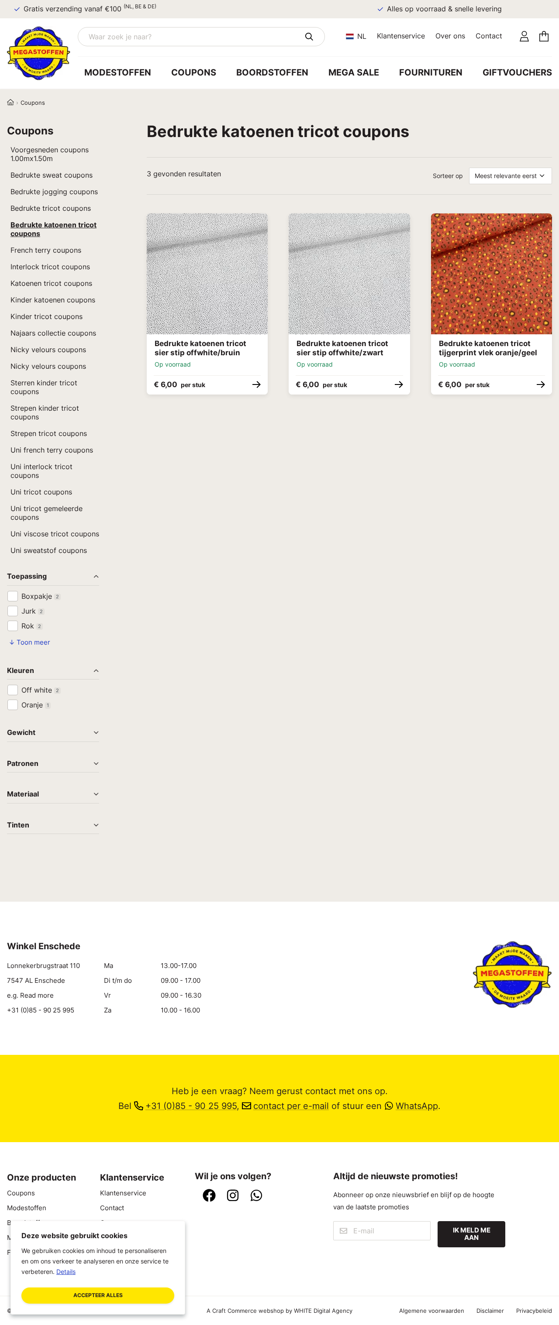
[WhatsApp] (256, 1196)
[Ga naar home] (42, 53)
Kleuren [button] (20, 671)
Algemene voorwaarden (431, 1310)
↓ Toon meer (29, 642)
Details (66, 1271)
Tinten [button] (18, 825)
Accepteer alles (98, 1295)
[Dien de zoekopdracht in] (309, 37)
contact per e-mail (291, 1106)
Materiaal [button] (23, 794)
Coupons (193, 72)
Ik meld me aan (471, 1234)
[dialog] (98, 1267)
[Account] (524, 36)
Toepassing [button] (27, 576)
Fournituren (430, 72)
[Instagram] (233, 1196)
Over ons (450, 35)
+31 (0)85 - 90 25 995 (40, 1010)
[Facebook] (209, 1196)
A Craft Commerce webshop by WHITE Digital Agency (279, 1310)
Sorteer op (448, 175)
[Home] (10, 102)
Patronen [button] (22, 764)
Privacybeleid (534, 1310)
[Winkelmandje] (544, 36)
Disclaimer (490, 1310)
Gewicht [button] (21, 733)
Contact (489, 35)
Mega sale (353, 72)
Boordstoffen (272, 72)
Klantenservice (401, 35)
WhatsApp (417, 1106)
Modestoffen (117, 72)
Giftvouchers (517, 72)
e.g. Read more (30, 995)
